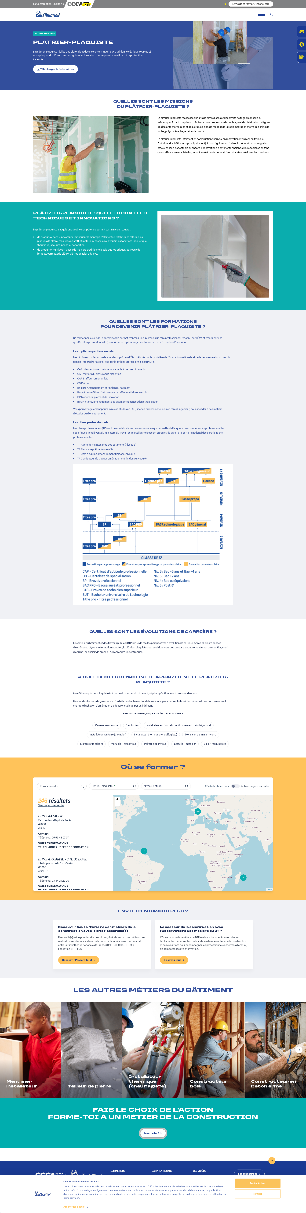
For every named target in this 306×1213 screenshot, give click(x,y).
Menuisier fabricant (91, 743)
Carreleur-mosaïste (106, 725)
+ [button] (117, 799)
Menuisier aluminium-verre (200, 734)
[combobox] (62, 786)
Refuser (257, 1193)
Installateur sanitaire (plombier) (108, 734)
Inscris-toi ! (151, 1133)
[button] (298, 1049)
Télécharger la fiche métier (57, 69)
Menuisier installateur (123, 743)
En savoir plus (172, 960)
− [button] (117, 804)
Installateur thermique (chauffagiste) (155, 734)
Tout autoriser (258, 1183)
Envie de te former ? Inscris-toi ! (250, 3)
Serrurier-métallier (185, 743)
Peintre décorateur (155, 743)
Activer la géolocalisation (255, 786)
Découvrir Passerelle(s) (77, 960)
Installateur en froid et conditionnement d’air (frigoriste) (178, 725)
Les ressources (247, 1173)
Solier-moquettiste (215, 743)
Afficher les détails (73, 1206)
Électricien (132, 725)
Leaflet (269, 889)
